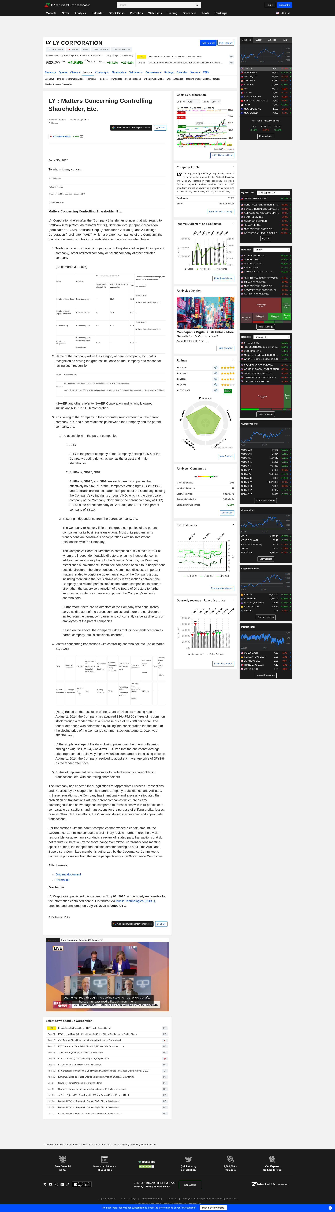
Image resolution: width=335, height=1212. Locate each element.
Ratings (169, 72)
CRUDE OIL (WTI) (249, 540)
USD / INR (246, 466)
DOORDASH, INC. (253, 351)
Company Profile (188, 167)
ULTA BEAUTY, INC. (253, 263)
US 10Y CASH (251, 653)
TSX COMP (249, 80)
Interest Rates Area (266, 675)
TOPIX (247, 105)
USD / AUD (246, 478)
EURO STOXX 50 (252, 97)
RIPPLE (248, 610)
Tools (205, 13)
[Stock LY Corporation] (81, 136)
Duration (181, 102)
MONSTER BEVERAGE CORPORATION (261, 355)
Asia (285, 40)
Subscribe (284, 4)
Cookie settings (128, 1198)
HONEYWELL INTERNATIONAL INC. (261, 205)
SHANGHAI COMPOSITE (256, 101)
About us (173, 1198)
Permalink (62, 880)
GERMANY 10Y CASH (255, 657)
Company (101, 72)
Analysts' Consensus (191, 468)
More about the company (220, 211)
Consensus (153, 72)
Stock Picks (117, 13)
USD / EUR (246, 450)
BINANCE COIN (251, 606)
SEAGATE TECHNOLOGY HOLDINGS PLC (261, 290)
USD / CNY (246, 470)
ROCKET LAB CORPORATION (258, 365)
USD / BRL (246, 462)
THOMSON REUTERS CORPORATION (261, 347)
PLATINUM (246, 552)
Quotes (63, 72)
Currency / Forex (249, 424)
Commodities (248, 510)
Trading (172, 13)
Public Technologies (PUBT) (135, 901)
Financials (118, 72)
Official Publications (154, 79)
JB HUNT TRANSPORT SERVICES (261, 278)
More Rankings (265, 327)
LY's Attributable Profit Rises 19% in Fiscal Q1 (79, 1065)
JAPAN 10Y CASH (253, 661)
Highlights (91, 79)
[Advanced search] (197, 5)
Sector (194, 72)
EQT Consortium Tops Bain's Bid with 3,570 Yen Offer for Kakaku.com (91, 1046)
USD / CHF (246, 494)
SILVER (245, 548)
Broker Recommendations (70, 79)
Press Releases (133, 79)
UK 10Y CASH (251, 669)
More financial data (223, 278)
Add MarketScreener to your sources (133, 127)
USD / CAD (246, 454)
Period (206, 102)
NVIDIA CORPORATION (255, 221)
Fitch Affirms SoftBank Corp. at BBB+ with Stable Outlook (175, 56)
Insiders (104, 79)
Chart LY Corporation (191, 94)
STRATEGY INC (251, 343)
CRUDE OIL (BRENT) (251, 544)
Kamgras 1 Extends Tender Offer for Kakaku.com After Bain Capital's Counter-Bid (96, 1077)
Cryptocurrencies (250, 568)
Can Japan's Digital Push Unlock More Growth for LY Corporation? (89, 1040)
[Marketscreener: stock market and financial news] (67, 5)
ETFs (206, 72)
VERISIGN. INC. (251, 267)
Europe (259, 40)
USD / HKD (246, 486)
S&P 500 (248, 68)
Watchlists (155, 13)
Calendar (97, 13)
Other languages (175, 79)
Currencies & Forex (265, 500)
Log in (270, 4)
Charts (74, 72)
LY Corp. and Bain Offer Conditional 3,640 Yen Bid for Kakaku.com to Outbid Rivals (185, 63)
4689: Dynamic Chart (222, 155)
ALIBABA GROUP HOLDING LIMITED (261, 213)
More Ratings (226, 456)
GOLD (244, 536)
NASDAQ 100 (250, 76)
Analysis (80, 13)
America (272, 40)
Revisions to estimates (221, 588)
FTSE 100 (249, 84)
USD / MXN (246, 458)
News (65, 13)
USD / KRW (246, 482)
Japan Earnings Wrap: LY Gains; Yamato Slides (80, 1052)
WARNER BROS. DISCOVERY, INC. (261, 359)
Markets (51, 13)
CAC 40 (248, 93)
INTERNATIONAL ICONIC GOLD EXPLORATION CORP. (261, 233)
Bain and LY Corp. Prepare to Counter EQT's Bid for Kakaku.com (88, 1101)
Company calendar (223, 663)
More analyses (225, 348)
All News (49, 79)
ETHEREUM (250, 598)
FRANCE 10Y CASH (254, 665)
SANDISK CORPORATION (256, 294)
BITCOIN (248, 594)
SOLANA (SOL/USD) (254, 602)
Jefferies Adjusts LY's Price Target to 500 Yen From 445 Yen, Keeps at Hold (93, 1095)
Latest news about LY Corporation (69, 1020)
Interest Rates (248, 627)
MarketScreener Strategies (58, 84)
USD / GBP (246, 490)
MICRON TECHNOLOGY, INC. (258, 229)
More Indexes (265, 136)
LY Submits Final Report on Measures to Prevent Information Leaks (90, 1113)
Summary (50, 72)
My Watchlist (247, 192)
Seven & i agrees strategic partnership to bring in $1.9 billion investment (92, 1089)
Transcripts (116, 79)
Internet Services (226, 204)
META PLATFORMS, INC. (256, 198)
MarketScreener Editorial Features (203, 79)
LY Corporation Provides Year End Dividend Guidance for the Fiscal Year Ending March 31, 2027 (104, 1071)
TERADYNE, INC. (252, 225)
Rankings (221, 13)
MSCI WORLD (251, 113)
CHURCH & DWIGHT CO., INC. (259, 271)
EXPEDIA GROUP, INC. (255, 255)
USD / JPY (246, 474)
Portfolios (136, 13)
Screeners (189, 13)
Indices (247, 40)
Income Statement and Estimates (199, 223)
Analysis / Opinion (189, 290)
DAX (246, 88)
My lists (265, 238)
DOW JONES (250, 72)
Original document (68, 874)
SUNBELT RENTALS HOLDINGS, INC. (261, 209)
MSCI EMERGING (252, 109)
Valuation (135, 72)
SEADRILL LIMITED (253, 217)
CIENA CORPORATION (255, 282)
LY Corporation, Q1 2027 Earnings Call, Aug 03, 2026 (83, 1058)
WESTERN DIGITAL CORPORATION (261, 369)
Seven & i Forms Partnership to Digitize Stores (80, 1083)
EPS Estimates (187, 525)
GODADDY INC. (251, 259)
